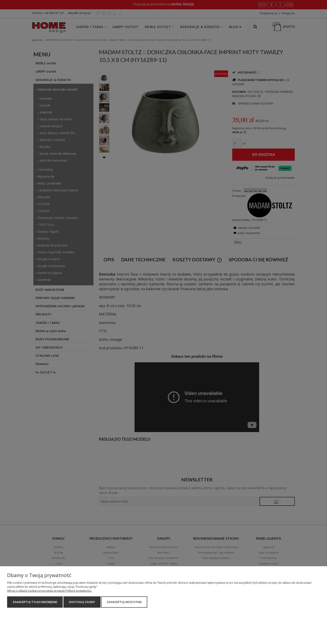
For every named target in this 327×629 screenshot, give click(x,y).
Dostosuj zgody (82, 602)
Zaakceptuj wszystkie (124, 602)
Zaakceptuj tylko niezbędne (35, 602)
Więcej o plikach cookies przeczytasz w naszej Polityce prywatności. (49, 591)
